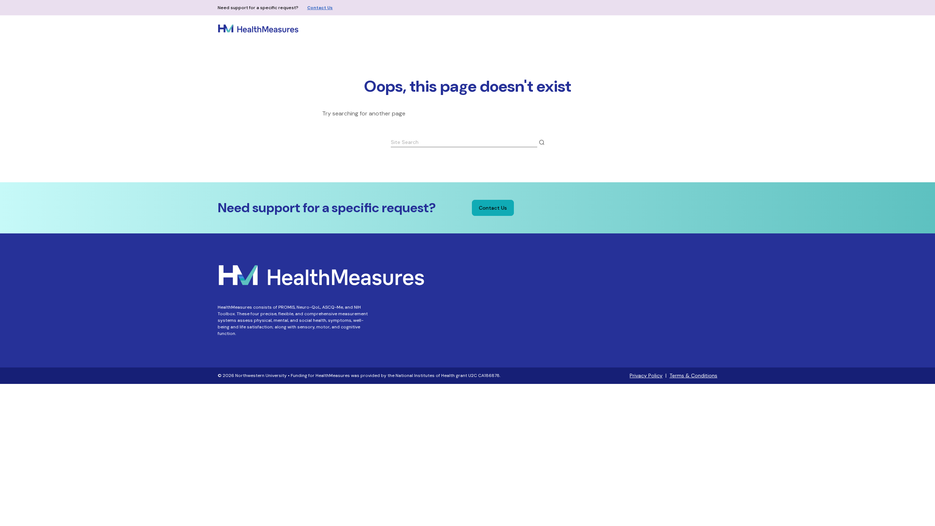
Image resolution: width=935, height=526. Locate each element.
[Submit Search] (541, 142)
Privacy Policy (646, 375)
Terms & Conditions (693, 375)
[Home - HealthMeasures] (258, 28)
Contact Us (320, 8)
